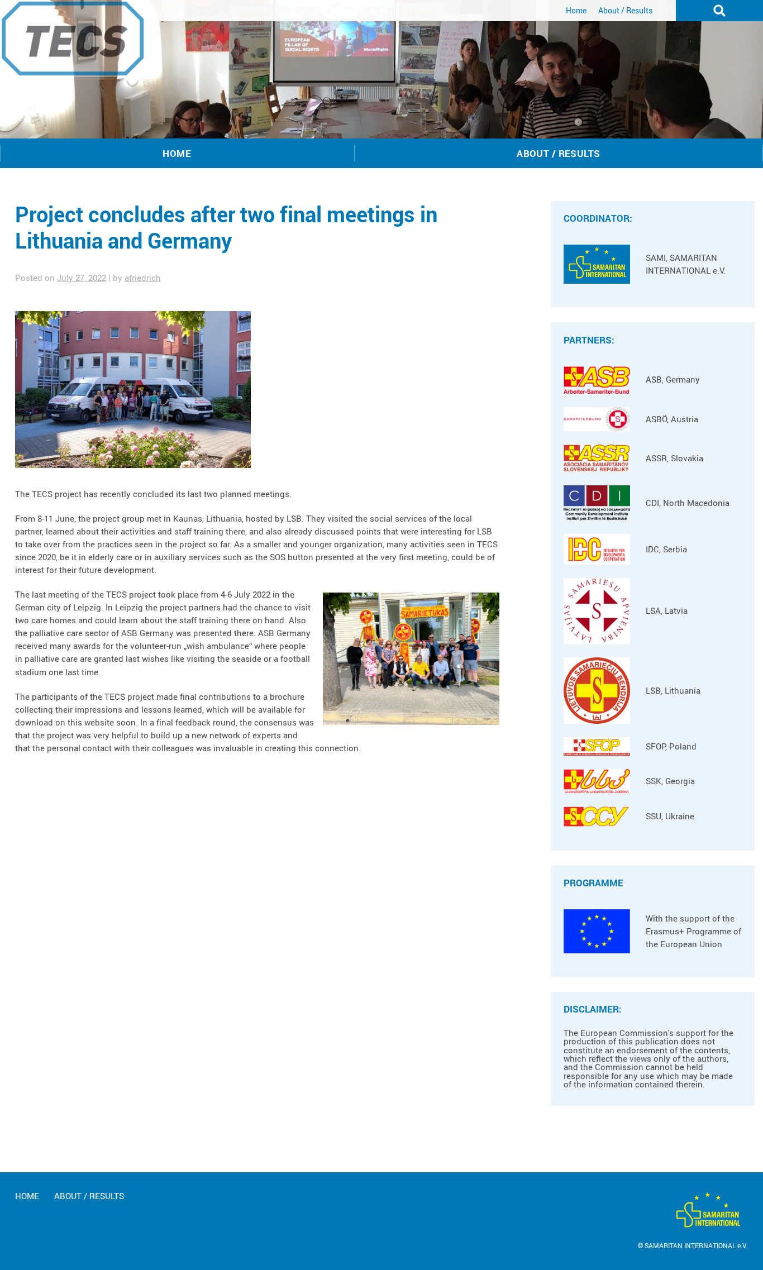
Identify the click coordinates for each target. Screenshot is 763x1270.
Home (576, 10)
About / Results (625, 10)
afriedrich (143, 277)
